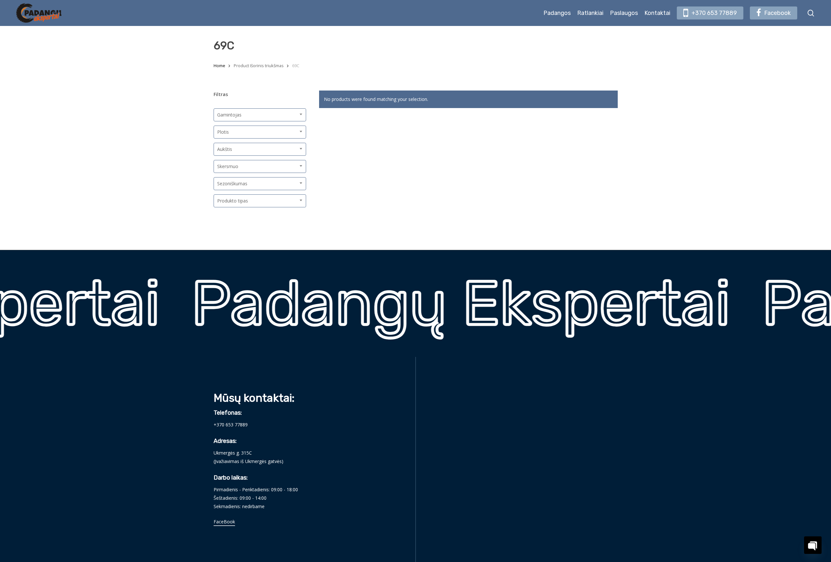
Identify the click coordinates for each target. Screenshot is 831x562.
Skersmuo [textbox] (227, 166)
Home (219, 65)
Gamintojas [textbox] (229, 115)
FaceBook (224, 522)
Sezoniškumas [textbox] (232, 183)
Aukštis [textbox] (224, 149)
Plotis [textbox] (223, 132)
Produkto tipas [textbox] (232, 201)
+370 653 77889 (231, 424)
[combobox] (260, 114)
